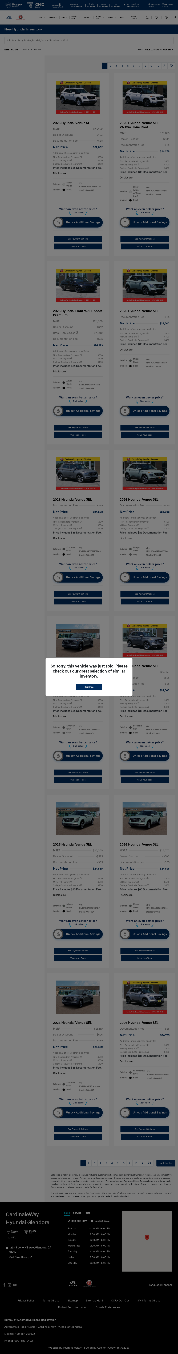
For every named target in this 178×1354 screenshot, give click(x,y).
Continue (89, 687)
